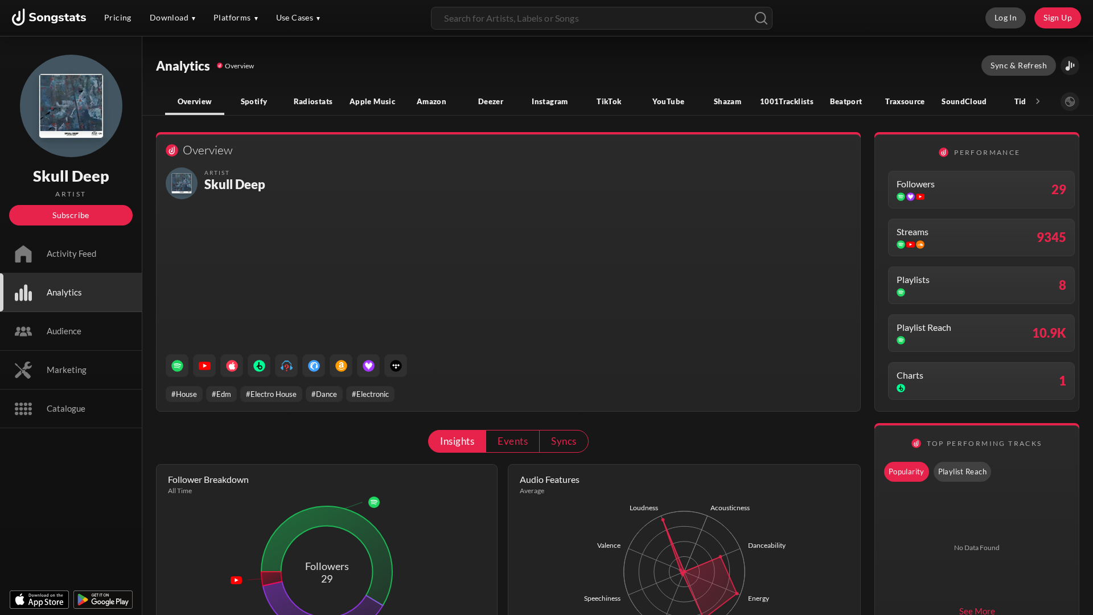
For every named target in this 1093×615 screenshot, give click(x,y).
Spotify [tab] (254, 101)
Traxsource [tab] (905, 101)
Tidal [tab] (1023, 101)
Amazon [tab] (431, 101)
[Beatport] (259, 365)
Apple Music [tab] (372, 101)
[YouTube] (204, 365)
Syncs (563, 441)
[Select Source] (1070, 101)
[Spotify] (177, 365)
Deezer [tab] (490, 101)
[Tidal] (395, 365)
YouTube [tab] (668, 101)
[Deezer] (368, 365)
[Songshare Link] (1070, 65)
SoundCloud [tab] (964, 101)
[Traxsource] (313, 365)
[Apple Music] (231, 365)
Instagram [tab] (550, 101)
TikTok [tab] (609, 101)
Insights (457, 441)
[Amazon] (341, 365)
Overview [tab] (195, 101)
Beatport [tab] (846, 101)
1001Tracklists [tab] (786, 101)
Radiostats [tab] (313, 101)
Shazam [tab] (727, 101)
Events (513, 441)
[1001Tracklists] (286, 365)
